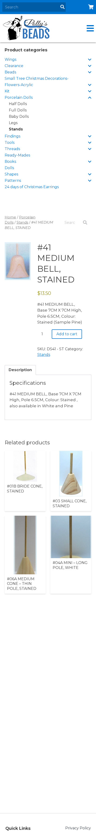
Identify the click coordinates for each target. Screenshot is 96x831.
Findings (12, 136)
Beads (10, 72)
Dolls (9, 168)
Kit (7, 91)
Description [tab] (20, 370)
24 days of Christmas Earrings (32, 187)
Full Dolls (18, 110)
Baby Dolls (19, 116)
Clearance (14, 66)
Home (10, 217)
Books (10, 161)
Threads (12, 149)
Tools (9, 142)
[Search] (62, 7)
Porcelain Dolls (19, 97)
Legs (13, 123)
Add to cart (66, 334)
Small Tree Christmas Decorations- (37, 78)
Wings (10, 59)
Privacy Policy (78, 828)
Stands (16, 129)
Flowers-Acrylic (19, 85)
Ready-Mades (17, 155)
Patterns (13, 180)
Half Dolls (18, 104)
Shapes (11, 174)
